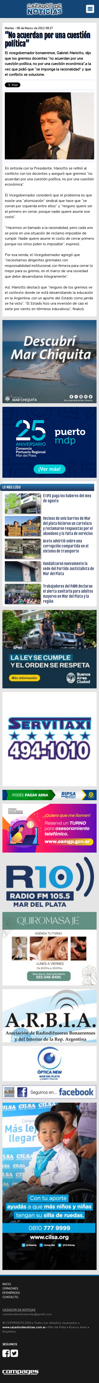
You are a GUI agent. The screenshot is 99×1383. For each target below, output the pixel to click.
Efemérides (11, 1293)
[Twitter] (14, 1355)
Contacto (10, 1297)
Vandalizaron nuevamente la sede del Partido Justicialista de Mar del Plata (68, 568)
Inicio (6, 1284)
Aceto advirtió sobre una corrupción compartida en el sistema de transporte (65, 546)
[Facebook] (6, 1355)
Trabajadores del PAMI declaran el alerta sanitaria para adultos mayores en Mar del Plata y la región (68, 594)
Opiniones (10, 1288)
